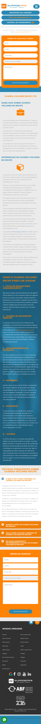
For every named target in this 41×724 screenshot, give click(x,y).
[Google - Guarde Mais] (10, 674)
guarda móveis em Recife (25, 330)
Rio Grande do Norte (8, 657)
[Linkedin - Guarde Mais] (29, 674)
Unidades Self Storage (22, 30)
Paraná (4, 634)
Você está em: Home (9, 30)
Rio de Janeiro (24, 642)
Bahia (4, 665)
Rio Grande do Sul (25, 634)
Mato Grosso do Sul (26, 649)
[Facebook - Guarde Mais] (14, 674)
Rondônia (5, 661)
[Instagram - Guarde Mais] (19, 674)
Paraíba (22, 653)
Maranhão (23, 665)
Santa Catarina (6, 638)
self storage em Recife (19, 232)
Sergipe (22, 657)
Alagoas (4, 653)
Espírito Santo (24, 638)
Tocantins (23, 661)
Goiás (22, 646)
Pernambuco (33, 30)
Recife (12, 32)
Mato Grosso (6, 649)
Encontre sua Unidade (21, 13)
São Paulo (5, 646)
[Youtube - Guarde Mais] (24, 674)
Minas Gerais (6, 642)
